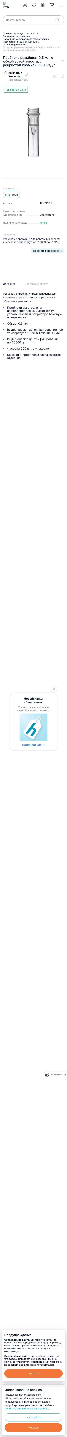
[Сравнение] (43, 5)
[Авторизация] (25, 5)
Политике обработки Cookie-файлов (26, 1408)
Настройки (33, 1417)
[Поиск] (57, 20)
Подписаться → (33, 745)
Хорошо (34, 1373)
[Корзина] (52, 5)
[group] (33, 132)
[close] (65, 1074)
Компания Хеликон (15, 74)
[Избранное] (34, 5)
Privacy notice (56, 1075)
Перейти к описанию (46, 250)
